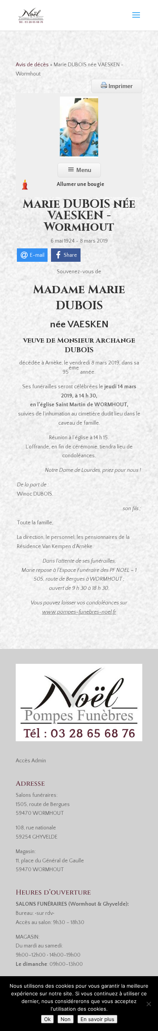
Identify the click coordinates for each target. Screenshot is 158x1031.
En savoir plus (97, 1019)
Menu (83, 170)
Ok (47, 1019)
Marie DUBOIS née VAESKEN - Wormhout (79, 216)
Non (66, 1019)
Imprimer (120, 86)
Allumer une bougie (80, 184)
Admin (38, 761)
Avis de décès (32, 65)
